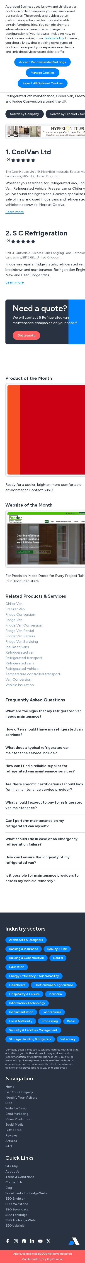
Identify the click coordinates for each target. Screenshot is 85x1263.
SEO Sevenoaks (16, 1209)
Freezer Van (15, 609)
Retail (71, 1021)
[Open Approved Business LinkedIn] (32, 1241)
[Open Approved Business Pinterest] (24, 1241)
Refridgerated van (19, 652)
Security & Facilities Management (33, 1030)
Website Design (16, 1108)
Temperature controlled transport (32, 674)
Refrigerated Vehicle (22, 668)
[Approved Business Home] (74, 1241)
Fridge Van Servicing (21, 641)
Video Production (18, 1119)
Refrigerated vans (19, 663)
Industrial (55, 994)
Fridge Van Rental (19, 631)
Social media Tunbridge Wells (26, 1193)
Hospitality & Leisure (24, 994)
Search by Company (24, 114)
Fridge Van (13, 620)
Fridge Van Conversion (23, 625)
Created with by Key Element (42, 1259)
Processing (49, 1021)
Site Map (11, 1166)
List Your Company (19, 1092)
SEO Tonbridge (16, 1215)
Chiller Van (13, 604)
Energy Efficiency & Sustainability (34, 976)
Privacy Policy (54, 38)
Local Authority (20, 1021)
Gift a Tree (13, 1130)
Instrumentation (21, 1012)
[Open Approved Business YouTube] (40, 1241)
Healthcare (17, 985)
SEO (8, 1103)
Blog (8, 1188)
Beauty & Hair (57, 949)
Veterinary (68, 1039)
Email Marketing (16, 1114)
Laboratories (51, 1012)
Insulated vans (17, 647)
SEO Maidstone (16, 1204)
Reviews (11, 1135)
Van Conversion (18, 679)
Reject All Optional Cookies (42, 83)
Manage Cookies (43, 73)
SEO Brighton (15, 1199)
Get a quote (26, 335)
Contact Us (13, 1182)
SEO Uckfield (14, 1226)
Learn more (14, 212)
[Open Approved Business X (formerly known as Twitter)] (48, 1241)
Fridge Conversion (20, 614)
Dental (58, 958)
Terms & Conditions (19, 1177)
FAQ (8, 1146)
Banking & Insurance (23, 949)
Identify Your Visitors (21, 1097)
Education (16, 967)
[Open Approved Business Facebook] (7, 1241)
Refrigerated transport (23, 658)
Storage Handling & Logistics (30, 1039)
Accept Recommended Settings (42, 62)
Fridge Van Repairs (20, 636)
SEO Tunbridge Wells (20, 1220)
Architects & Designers (26, 940)
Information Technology (27, 1003)
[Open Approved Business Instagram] (16, 1241)
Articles (11, 1141)
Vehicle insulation (19, 685)
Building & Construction (26, 958)
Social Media (14, 1125)
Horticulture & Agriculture (53, 985)
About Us (12, 1171)
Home (9, 1087)
